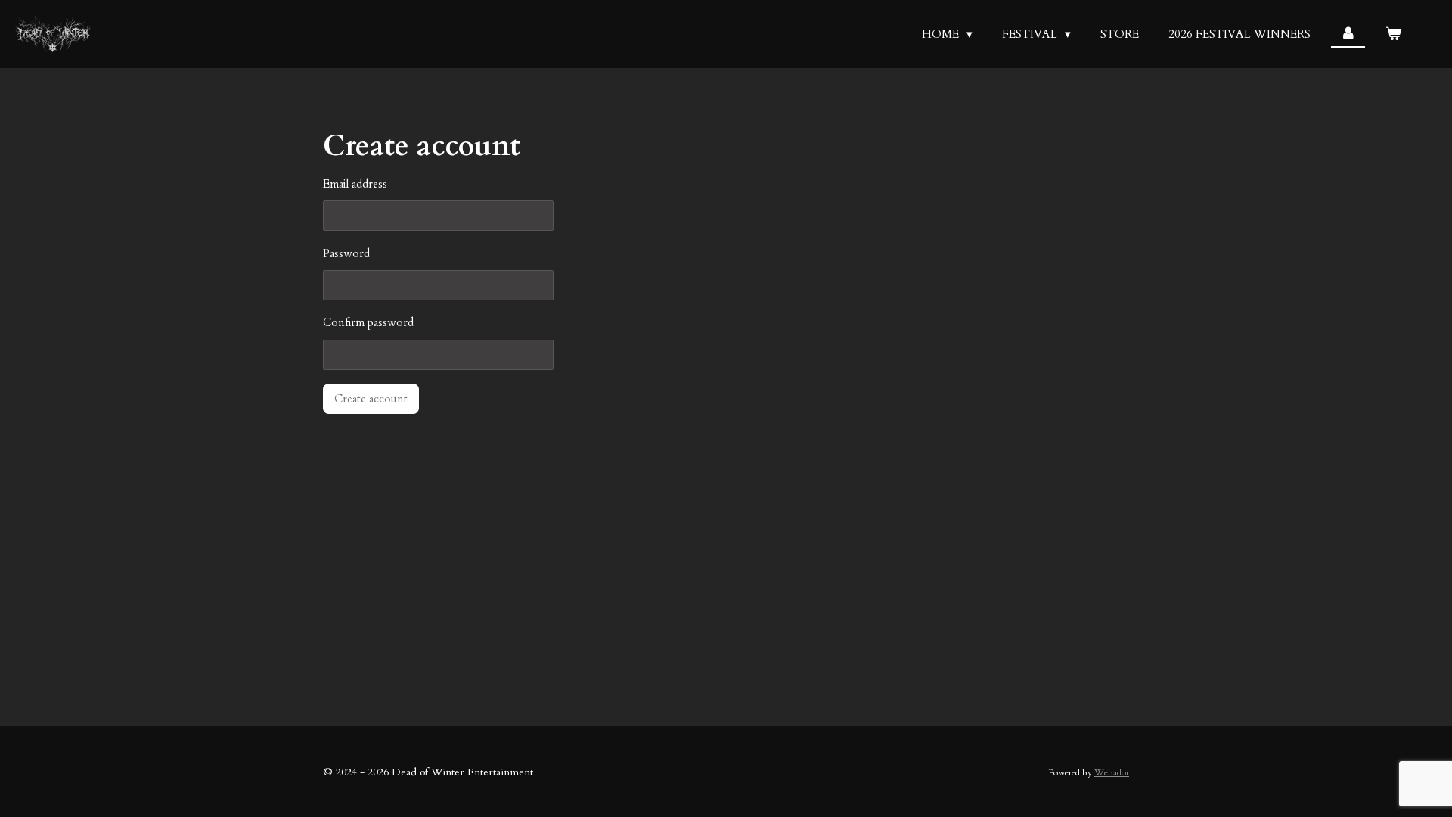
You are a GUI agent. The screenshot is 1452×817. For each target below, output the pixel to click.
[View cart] (1393, 34)
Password (346, 253)
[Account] (1348, 34)
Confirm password (368, 322)
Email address (355, 183)
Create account (371, 398)
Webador (1111, 772)
